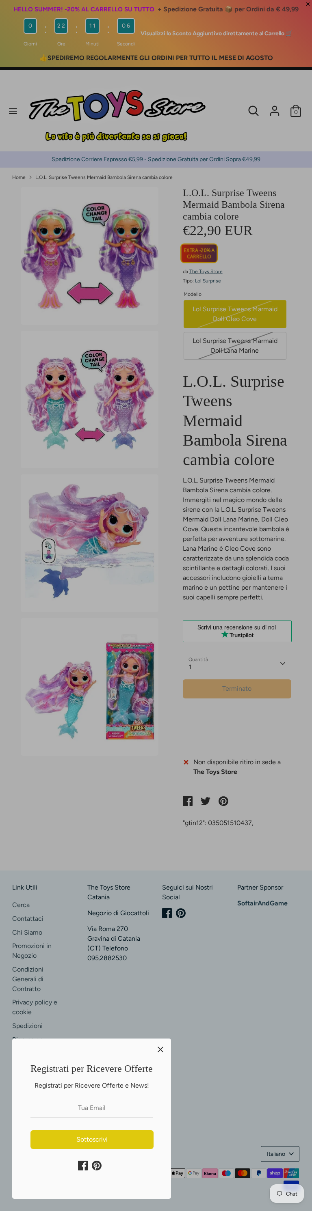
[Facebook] (83, 1165)
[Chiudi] (160, 1049)
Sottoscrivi (92, 1139)
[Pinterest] (97, 1165)
